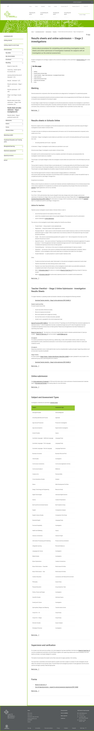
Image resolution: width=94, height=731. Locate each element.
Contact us (63, 718)
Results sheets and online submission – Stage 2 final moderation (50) (14, 102)
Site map (29, 728)
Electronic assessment (10, 150)
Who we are (30, 713)
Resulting (54, 31)
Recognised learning (9, 146)
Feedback (66, 728)
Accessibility (37, 728)
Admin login (82, 728)
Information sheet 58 (44, 274)
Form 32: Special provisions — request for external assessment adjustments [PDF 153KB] (56, 687)
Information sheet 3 (44, 270)
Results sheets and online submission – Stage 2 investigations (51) (14, 110)
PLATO (85, 6)
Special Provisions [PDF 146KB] (39, 323)
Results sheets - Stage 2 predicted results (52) (13, 116)
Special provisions (8, 155)
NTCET (6, 160)
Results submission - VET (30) (13, 90)
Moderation (9, 120)
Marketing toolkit (8, 135)
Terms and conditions (48, 728)
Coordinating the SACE (39, 31)
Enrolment (8, 59)
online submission (49, 218)
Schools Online (64, 6)
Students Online (75, 6)
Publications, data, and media (33, 716)
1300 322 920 (81, 715)
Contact (55, 6)
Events (36, 6)
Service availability (64, 713)
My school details (10, 56)
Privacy (58, 728)
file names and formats (41, 383)
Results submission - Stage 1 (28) (14, 85)
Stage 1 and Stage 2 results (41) (14, 96)
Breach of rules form (66, 270)
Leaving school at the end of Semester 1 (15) (14, 76)
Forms (7, 127)
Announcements (64, 710)
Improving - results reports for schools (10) (14, 70)
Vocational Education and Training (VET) (13, 141)
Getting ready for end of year (11, 45)
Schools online (54, 402)
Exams (7, 123)
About (49, 6)
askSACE (33, 187)
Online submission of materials (40, 381)
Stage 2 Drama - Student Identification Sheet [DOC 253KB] (54, 356)
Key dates (8, 53)
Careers (29, 721)
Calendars (43, 6)
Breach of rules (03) (12, 66)
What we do (30, 715)
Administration (48, 31)
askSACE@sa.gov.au (62, 334)
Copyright (74, 728)
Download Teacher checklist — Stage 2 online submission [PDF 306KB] (52, 300)
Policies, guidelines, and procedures (32, 719)
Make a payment (64, 715)
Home (30, 6)
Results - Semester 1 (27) (13, 80)
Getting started (8, 40)
